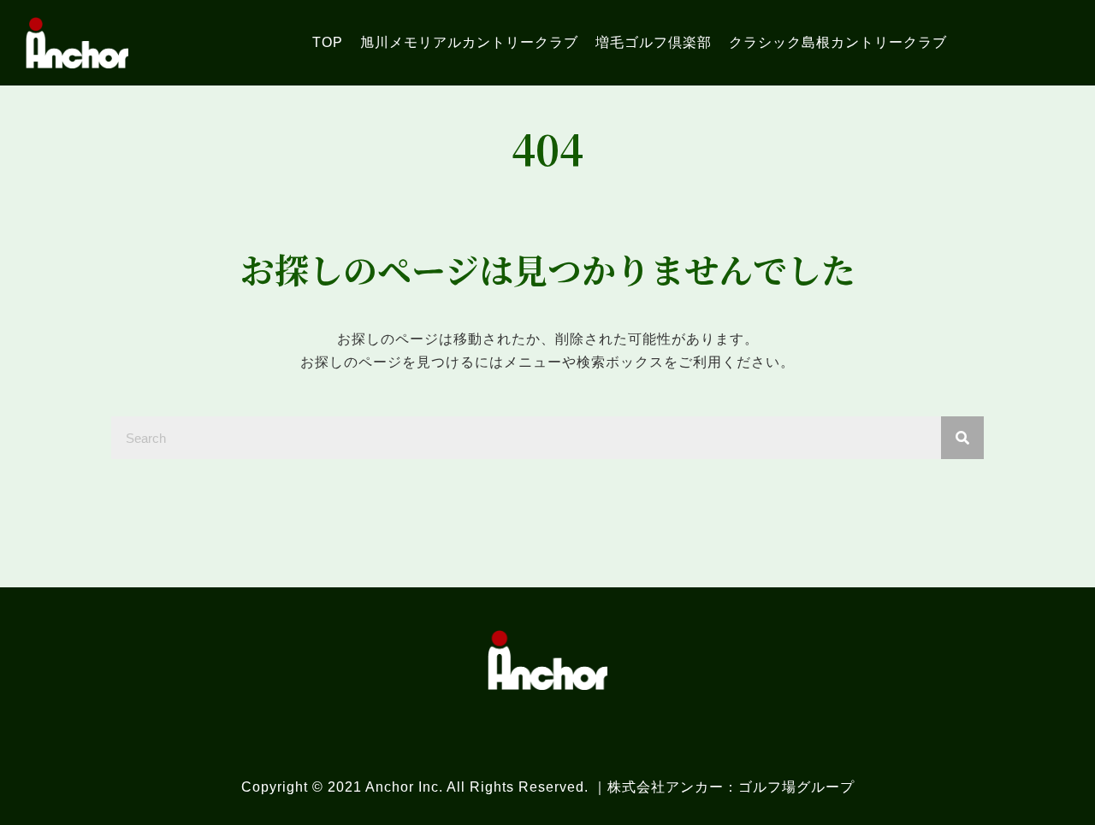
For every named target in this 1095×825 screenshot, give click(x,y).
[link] (328, 42)
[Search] (962, 437)
